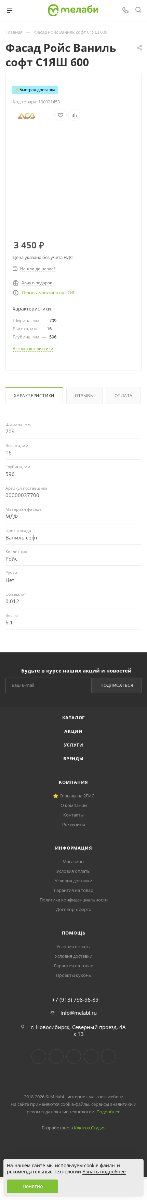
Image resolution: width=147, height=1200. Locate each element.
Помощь (73, 933)
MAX (108, 1056)
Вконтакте (38, 1056)
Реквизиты (73, 824)
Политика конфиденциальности (74, 900)
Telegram (56, 1056)
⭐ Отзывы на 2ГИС (73, 796)
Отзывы (84, 396)
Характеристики (34, 396)
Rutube (91, 1056)
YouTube (73, 1056)
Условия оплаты (73, 871)
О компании (74, 805)
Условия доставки (73, 881)
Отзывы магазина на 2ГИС (49, 292)
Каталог (73, 717)
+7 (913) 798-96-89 (75, 999)
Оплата (124, 396)
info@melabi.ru (79, 1012)
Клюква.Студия (90, 1128)
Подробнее (108, 1112)
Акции (73, 731)
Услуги (73, 745)
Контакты (73, 815)
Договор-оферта (73, 909)
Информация (73, 848)
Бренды (73, 758)
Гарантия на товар (73, 890)
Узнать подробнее (104, 1171)
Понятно (33, 1186)
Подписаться (117, 685)
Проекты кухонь (73, 975)
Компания (73, 782)
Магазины (73, 861)
